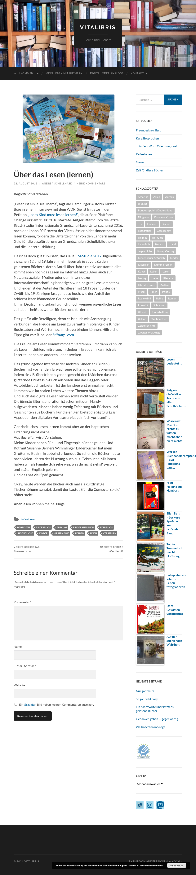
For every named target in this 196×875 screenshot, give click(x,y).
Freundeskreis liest (148, 130)
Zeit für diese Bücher (149, 170)
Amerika (143, 196)
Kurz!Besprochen (147, 138)
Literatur (168, 278)
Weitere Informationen (151, 865)
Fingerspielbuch (83, 527)
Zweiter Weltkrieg (149, 332)
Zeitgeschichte (146, 325)
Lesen (93, 533)
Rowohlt (143, 305)
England (152, 224)
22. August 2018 (26, 183)
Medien (164, 285)
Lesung (142, 278)
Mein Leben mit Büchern (64, 73)
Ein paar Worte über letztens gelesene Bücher (155, 709)
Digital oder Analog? (106, 73)
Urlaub (142, 318)
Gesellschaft (164, 230)
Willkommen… (24, 73)
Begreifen (23, 527)
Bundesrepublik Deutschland (155, 210)
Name (18, 646)
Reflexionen (28, 519)
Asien (156, 196)
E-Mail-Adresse (25, 666)
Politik (166, 291)
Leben (153, 271)
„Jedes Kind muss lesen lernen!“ (53, 215)
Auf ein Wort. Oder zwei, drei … (159, 146)
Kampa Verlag (165, 251)
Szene (140, 162)
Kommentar (22, 602)
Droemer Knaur (163, 217)
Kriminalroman (163, 264)
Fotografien (145, 230)
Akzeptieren (176, 865)
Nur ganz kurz (145, 691)
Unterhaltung (160, 312)
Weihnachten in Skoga (150, 727)
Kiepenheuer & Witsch (151, 257)
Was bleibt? (111, 549)
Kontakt (137, 73)
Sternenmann (27, 549)
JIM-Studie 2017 (88, 256)
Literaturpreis (146, 285)
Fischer (166, 224)
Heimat (142, 237)
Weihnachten (159, 318)
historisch (144, 244)
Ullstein (142, 312)
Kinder (43, 533)
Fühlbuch (106, 527)
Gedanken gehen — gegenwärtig (157, 719)
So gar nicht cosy (147, 699)
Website (19, 685)
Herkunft (157, 237)
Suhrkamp (159, 305)
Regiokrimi (144, 298)
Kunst (141, 271)
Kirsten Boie (61, 533)
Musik (141, 291)
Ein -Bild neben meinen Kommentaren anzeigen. (56, 704)
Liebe (154, 278)
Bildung (62, 527)
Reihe (159, 298)
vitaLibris (98, 27)
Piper (153, 291)
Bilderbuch (43, 527)
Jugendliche (25, 533)
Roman (172, 298)
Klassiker (143, 264)
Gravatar (30, 704)
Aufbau (169, 196)
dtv (140, 224)
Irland (172, 244)
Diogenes (143, 217)
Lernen (79, 533)
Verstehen (109, 533)
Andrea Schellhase (57, 183)
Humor (159, 244)
